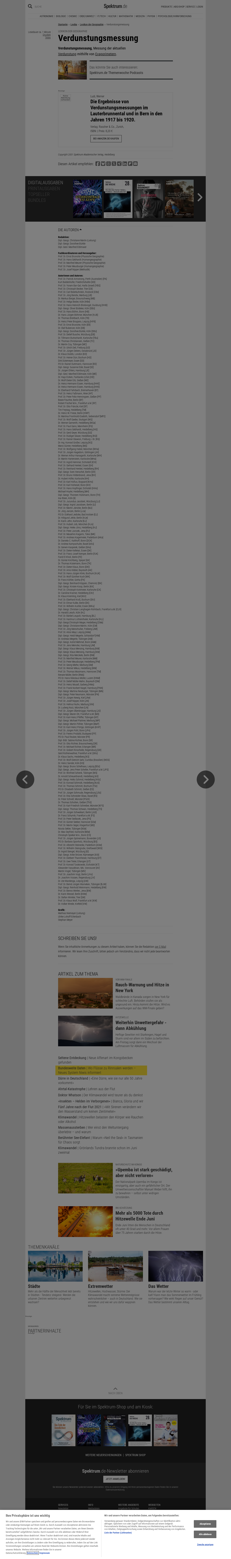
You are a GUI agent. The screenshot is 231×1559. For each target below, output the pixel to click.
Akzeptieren (205, 1524)
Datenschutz (32, 1553)
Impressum (44, 1553)
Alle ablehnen (205, 1534)
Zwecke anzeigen (205, 1544)
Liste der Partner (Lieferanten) (118, 1532)
